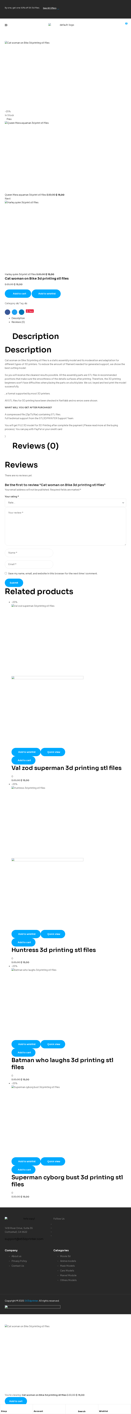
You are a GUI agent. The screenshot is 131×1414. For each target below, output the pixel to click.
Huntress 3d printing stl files (54, 950)
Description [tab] (35, 336)
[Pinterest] (122, 13)
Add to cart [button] (24, 760)
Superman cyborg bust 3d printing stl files (67, 1181)
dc (17, 303)
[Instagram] (122, 4)
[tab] (69, 318)
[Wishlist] (100, 1407)
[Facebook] (102, 4)
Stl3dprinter (31, 1300)
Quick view (53, 752)
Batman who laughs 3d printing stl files (62, 1064)
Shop (4, 1411)
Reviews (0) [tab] (35, 446)
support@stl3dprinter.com (24, 1239)
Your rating (12, 496)
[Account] (35, 1407)
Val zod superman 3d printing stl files (67, 768)
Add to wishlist (47, 293)
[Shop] (2, 1407)
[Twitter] (112, 4)
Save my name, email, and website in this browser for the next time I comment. (52, 573)
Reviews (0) (18, 322)
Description (18, 318)
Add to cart (19, 293)
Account (38, 1411)
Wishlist (103, 1411)
